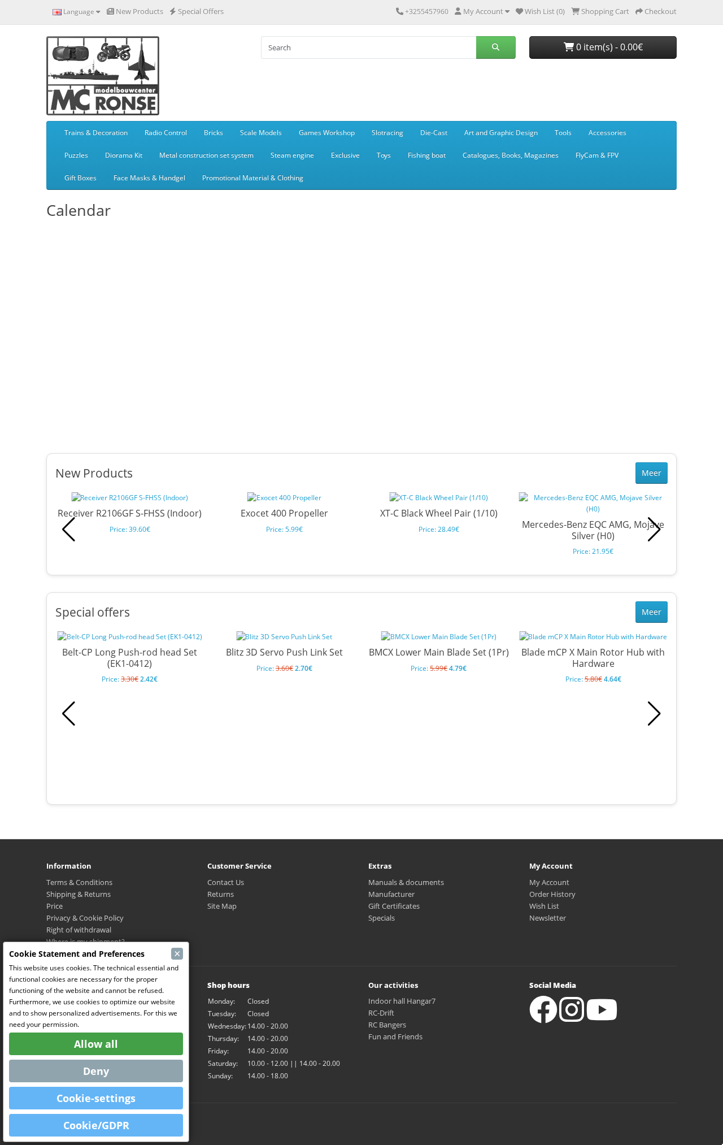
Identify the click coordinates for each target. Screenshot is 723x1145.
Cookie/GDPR (96, 1125)
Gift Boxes (80, 178)
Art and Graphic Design (501, 132)
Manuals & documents (406, 882)
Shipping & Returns (78, 894)
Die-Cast (433, 132)
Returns (220, 894)
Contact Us (225, 882)
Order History (552, 894)
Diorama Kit (123, 155)
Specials (381, 918)
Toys (384, 155)
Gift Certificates (394, 906)
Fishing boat (427, 155)
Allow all (96, 1044)
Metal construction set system (206, 155)
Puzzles (76, 155)
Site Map (222, 906)
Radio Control (166, 132)
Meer (651, 472)
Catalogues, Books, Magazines (511, 155)
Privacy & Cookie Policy (85, 918)
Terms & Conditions (79, 882)
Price (54, 906)
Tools (563, 132)
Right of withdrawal (78, 930)
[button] (654, 529)
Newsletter (547, 918)
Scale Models (261, 132)
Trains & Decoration (96, 132)
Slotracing (387, 132)
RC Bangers (387, 1025)
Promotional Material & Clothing (252, 178)
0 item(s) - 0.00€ (608, 47)
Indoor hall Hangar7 (401, 1001)
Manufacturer (391, 894)
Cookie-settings (96, 1098)
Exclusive (345, 155)
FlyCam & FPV (597, 155)
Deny (96, 1071)
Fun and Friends (395, 1036)
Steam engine (292, 155)
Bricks (213, 132)
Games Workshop (327, 132)
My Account (549, 882)
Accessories (607, 132)
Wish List (544, 906)
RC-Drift (381, 1013)
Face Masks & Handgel (149, 178)
